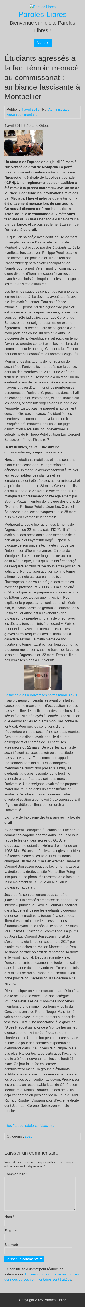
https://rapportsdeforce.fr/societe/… (31, 1125)
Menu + (42, 43)
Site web (11, 1245)
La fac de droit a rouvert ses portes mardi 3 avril (40, 695)
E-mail (10, 1231)
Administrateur (59, 109)
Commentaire (15, 1174)
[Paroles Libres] (43, 7)
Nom (9, 1217)
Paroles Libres (42, 14)
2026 (28, 1136)
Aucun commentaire (22, 115)
